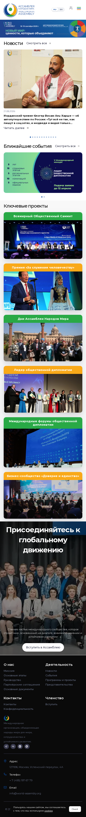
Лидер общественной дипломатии (43, 370)
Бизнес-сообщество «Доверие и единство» (43, 476)
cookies (48, 810)
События (51, 675)
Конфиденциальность (18, 708)
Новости (51, 670)
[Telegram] (6, 746)
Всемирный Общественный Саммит (43, 216)
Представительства (59, 684)
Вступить (51, 704)
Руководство (12, 680)
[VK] (13, 746)
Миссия (9, 670)
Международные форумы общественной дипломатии (43, 422)
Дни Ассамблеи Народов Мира (43, 319)
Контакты (10, 704)
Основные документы (19, 689)
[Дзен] (20, 746)
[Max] (27, 746)
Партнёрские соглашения (22, 684)
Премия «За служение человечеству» (43, 267)
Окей (75, 809)
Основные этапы (15, 675)
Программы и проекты (60, 680)
